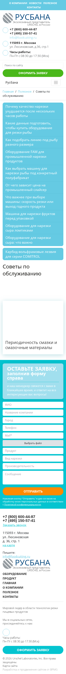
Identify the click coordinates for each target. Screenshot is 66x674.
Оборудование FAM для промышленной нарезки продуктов (25, 156)
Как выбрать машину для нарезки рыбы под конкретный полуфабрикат (31, 173)
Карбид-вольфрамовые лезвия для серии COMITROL (30, 254)
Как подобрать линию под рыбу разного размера (31, 142)
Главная (9, 583)
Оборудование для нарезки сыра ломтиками (28, 228)
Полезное (50, 3)
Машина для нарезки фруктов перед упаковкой (30, 216)
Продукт (9, 578)
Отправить (33, 491)
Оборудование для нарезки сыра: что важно (28, 240)
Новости (35, 3)
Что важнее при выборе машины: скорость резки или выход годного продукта (29, 202)
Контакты (34, 7)
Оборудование (15, 574)
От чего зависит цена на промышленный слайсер (26, 187)
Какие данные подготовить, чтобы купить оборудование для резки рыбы (28, 128)
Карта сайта (10, 666)
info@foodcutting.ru (23, 37)
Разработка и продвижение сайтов (24, 669)
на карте (9, 545)
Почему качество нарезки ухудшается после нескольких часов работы (30, 111)
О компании (18, 3)
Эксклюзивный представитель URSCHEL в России (31, 23)
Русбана (11, 82)
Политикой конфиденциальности (22, 504)
